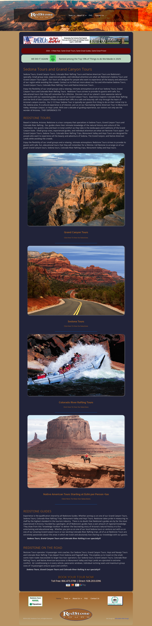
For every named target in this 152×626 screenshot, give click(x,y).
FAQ (90, 15)
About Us (80, 15)
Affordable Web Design (122, 618)
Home (63, 15)
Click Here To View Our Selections (76, 499)
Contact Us (99, 15)
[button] (74, 15)
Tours (70, 15)
